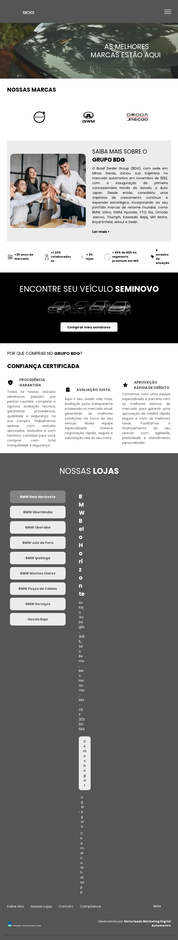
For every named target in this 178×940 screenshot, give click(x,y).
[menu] (168, 12)
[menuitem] (15, 906)
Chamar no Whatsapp (82, 862)
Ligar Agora (82, 812)
